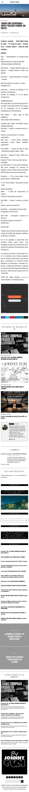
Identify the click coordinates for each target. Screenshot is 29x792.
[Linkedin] (17, 317)
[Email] (26, 317)
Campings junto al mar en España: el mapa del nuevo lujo (14, 732)
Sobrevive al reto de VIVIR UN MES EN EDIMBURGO (13, 581)
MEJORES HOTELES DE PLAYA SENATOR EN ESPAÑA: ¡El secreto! (13, 613)
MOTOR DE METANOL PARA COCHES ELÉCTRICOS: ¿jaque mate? (14, 596)
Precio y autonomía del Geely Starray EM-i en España (14, 417)
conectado (15, 475)
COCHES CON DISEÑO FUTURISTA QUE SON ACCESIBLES (14, 585)
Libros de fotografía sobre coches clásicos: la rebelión (14, 740)
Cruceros (23, 277)
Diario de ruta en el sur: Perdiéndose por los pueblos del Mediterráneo (14, 723)
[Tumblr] (19, 777)
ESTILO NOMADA (4, 20)
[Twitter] (8, 317)
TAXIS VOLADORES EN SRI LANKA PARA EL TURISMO (12, 388)
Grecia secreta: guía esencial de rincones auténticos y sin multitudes (14, 590)
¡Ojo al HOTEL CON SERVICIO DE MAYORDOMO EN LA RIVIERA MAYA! (13, 607)
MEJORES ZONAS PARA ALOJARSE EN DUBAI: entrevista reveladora (14, 619)
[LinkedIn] (14, 777)
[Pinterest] (12, 317)
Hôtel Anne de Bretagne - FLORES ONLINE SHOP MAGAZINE (14, 454)
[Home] (22, 777)
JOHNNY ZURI (5, 32)
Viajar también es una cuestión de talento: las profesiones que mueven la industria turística (12, 576)
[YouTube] (17, 777)
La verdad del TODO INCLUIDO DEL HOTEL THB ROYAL (13, 571)
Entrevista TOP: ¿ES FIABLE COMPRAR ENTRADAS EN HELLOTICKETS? (11, 358)
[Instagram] (9, 777)
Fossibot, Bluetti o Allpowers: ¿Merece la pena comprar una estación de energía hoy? (12, 714)
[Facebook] (3, 317)
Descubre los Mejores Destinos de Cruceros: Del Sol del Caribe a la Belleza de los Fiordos (13, 601)
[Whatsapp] (21, 317)
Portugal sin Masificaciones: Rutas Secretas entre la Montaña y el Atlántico (14, 566)
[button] (26, 520)
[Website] (14, 439)
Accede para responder (5, 464)
